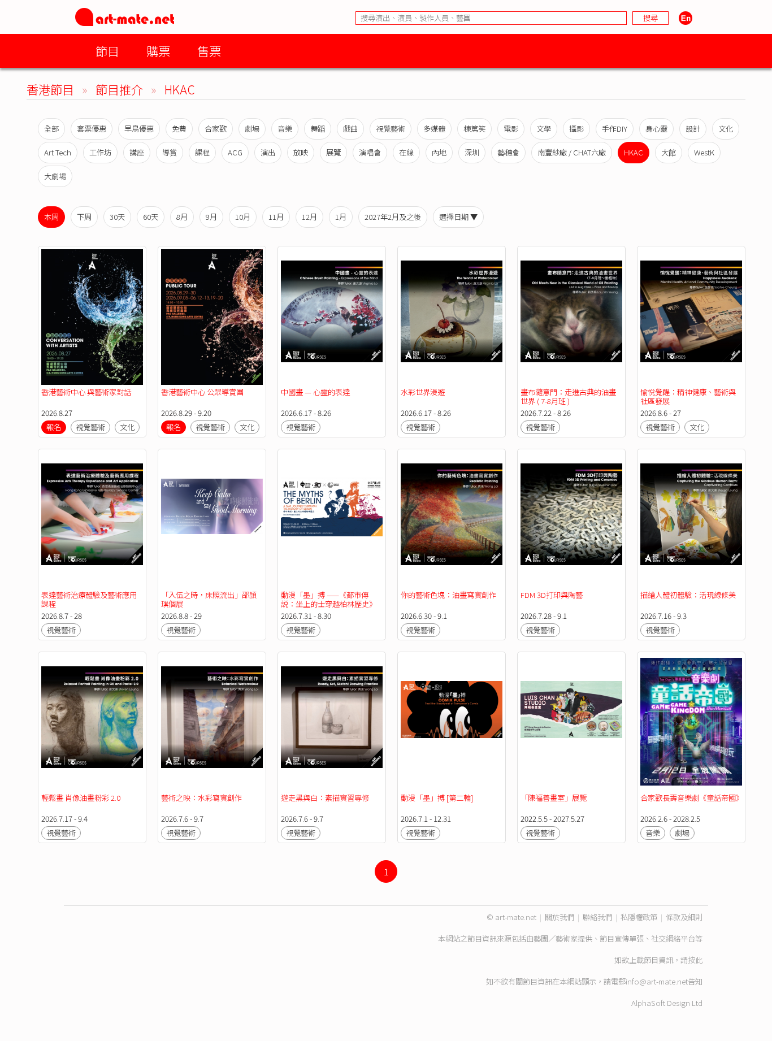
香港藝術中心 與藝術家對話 (86, 392)
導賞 (169, 152)
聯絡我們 (597, 917)
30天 (117, 216)
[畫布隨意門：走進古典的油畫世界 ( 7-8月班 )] (571, 317)
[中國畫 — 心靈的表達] (332, 317)
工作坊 (100, 152)
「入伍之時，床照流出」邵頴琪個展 (209, 599)
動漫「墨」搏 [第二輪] (437, 797)
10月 (242, 216)
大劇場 (55, 176)
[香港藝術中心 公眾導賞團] (212, 317)
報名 (53, 427)
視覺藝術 (390, 128)
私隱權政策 (639, 917)
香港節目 (50, 89)
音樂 (284, 128)
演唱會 (370, 152)
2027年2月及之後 (393, 216)
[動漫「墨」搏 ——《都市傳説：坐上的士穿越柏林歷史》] (332, 520)
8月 (182, 216)
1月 (340, 216)
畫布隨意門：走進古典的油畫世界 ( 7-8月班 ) (568, 396)
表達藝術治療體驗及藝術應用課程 (89, 599)
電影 (511, 128)
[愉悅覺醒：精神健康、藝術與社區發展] (691, 317)
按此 (695, 960)
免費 (179, 128)
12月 (309, 216)
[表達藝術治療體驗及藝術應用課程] (92, 520)
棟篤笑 (474, 128)
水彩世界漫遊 (423, 392)
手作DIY (614, 128)
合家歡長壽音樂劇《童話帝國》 (691, 797)
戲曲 (350, 128)
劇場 (252, 128)
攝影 (576, 128)
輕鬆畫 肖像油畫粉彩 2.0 (80, 797)
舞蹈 (317, 128)
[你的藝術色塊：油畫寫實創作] (451, 520)
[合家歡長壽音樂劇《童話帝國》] (691, 723)
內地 (439, 152)
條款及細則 (684, 917)
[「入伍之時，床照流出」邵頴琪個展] (212, 520)
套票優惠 (91, 128)
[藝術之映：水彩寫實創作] (212, 723)
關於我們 (559, 917)
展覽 (333, 152)
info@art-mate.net (657, 981)
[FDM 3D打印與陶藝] (571, 520)
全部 (51, 128)
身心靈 (656, 128)
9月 (211, 216)
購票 (158, 50)
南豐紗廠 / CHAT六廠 (571, 152)
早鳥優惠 (139, 128)
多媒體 (434, 128)
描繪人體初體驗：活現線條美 (688, 594)
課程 (202, 152)
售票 (209, 50)
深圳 (472, 152)
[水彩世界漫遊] (451, 317)
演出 (268, 152)
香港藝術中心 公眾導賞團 (202, 392)
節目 (107, 50)
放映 (300, 152)
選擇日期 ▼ (458, 216)
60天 (150, 216)
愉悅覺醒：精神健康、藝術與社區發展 (688, 396)
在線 (406, 152)
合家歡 (216, 128)
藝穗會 (508, 152)
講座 (136, 152)
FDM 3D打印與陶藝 (552, 594)
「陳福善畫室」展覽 (554, 797)
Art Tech (57, 152)
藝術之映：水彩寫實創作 (201, 797)
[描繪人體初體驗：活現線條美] (691, 520)
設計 (693, 128)
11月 (276, 216)
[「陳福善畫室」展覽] (571, 723)
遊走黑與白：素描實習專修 (325, 797)
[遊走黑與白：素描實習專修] (332, 723)
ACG (235, 152)
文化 (725, 128)
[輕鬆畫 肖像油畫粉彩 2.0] (92, 723)
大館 (668, 152)
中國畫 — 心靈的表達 (315, 392)
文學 (543, 128)
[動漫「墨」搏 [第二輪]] (451, 723)
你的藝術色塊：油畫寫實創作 (448, 594)
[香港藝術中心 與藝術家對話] (92, 317)
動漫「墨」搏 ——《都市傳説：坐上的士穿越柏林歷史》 (328, 599)
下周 (84, 216)
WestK (704, 152)
